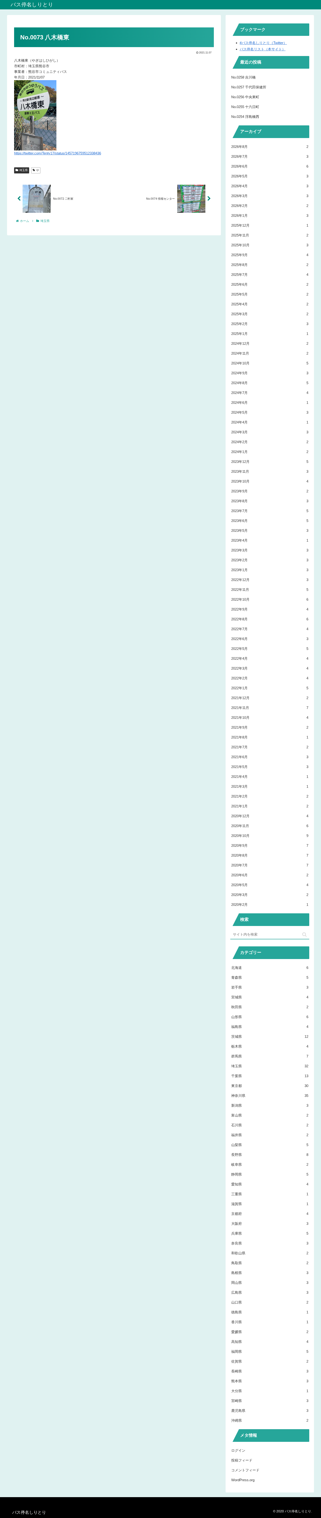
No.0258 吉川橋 (243, 77)
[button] (304, 934)
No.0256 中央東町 (245, 97)
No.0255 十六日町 (245, 107)
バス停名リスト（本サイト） (263, 49)
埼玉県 (23, 170)
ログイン (238, 1450)
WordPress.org (242, 1480)
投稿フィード (241, 1460)
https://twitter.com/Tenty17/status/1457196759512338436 (57, 153)
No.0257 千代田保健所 (248, 87)
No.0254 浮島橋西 (245, 117)
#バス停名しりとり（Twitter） (263, 43)
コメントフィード (245, 1470)
